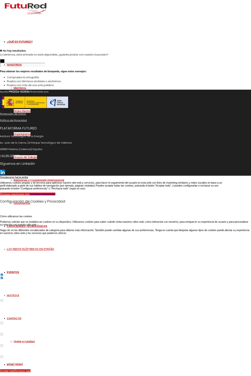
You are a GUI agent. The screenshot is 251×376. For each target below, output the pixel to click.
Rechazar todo (8, 194)
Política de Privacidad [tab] (12, 359)
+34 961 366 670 (10, 155)
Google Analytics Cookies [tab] (14, 281)
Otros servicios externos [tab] (13, 303)
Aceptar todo (23, 194)
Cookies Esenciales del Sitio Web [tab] (18, 238)
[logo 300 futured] (25, 16)
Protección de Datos (13, 114)
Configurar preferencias (42, 194)
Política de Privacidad (13, 120)
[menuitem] (119, 180)
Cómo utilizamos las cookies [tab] (16, 216)
